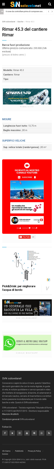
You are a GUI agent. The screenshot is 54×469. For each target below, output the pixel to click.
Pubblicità (19, 451)
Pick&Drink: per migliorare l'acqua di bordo (18, 288)
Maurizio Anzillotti (10, 414)
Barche (20, 22)
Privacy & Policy (34, 451)
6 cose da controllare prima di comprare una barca (27, 11)
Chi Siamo (6, 451)
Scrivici (5, 454)
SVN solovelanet (8, 22)
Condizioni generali (10, 419)
